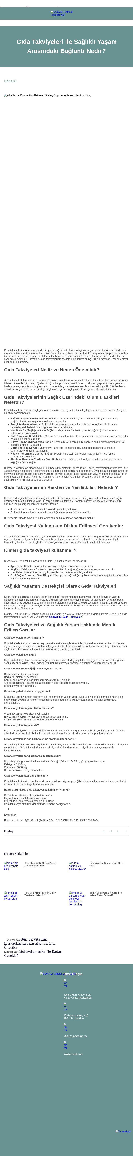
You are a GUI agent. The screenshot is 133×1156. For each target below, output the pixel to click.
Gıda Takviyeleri (72, 617)
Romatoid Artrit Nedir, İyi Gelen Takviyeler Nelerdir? (40, 894)
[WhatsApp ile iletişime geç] (123, 1131)
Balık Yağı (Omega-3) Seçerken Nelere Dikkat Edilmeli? (105, 894)
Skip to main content (42, 3)
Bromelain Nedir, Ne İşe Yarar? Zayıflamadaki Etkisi (40, 864)
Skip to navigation (13, 3)
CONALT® (55, 617)
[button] (103, 831)
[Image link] (63, 14)
